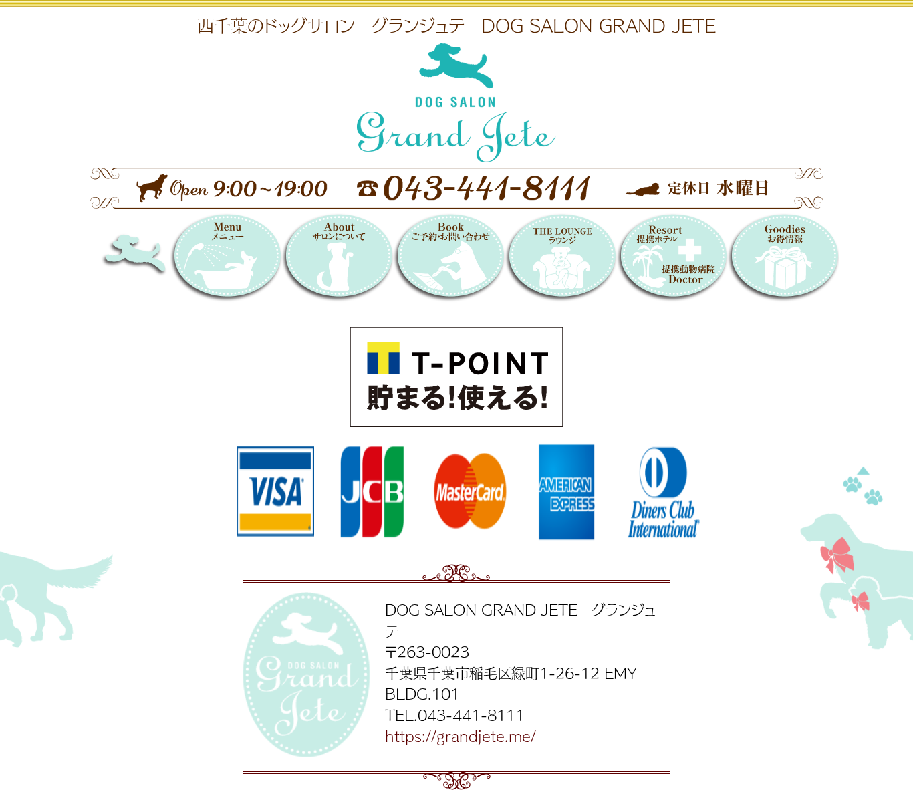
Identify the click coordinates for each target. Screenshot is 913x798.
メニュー (225, 259)
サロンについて (337, 259)
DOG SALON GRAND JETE (157, 259)
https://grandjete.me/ (460, 735)
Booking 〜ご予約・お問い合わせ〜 (449, 259)
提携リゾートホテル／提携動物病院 (672, 259)
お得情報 (783, 259)
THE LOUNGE (560, 259)
